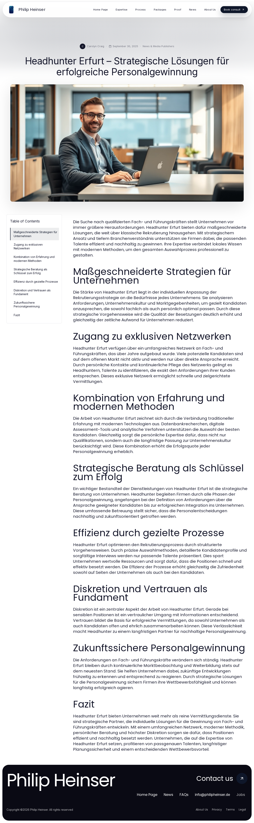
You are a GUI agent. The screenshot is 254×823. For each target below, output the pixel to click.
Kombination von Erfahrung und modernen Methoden (34, 258)
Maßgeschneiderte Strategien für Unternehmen (35, 233)
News (168, 794)
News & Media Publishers (158, 46)
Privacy (217, 810)
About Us (202, 810)
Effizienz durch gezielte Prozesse (36, 281)
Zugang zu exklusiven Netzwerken (28, 246)
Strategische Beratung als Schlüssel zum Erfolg (30, 271)
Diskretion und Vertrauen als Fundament (32, 292)
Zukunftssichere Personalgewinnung (27, 304)
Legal (242, 810)
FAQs (184, 794)
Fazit (17, 315)
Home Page (147, 794)
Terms (230, 810)
